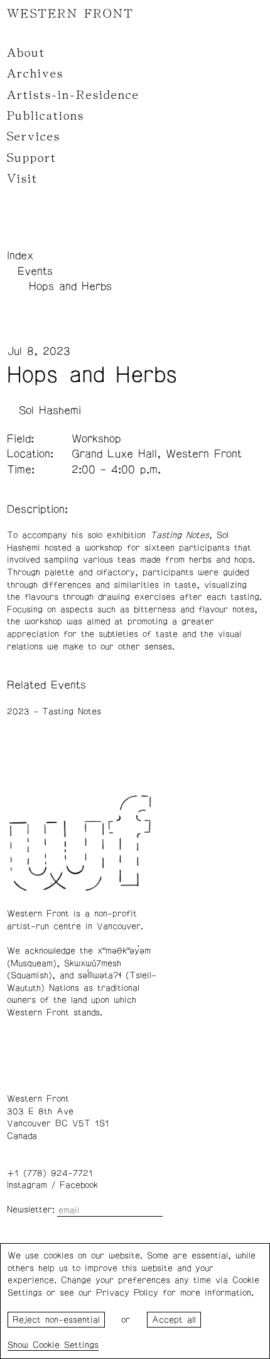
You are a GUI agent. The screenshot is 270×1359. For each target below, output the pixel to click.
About (26, 53)
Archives (35, 73)
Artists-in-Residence (73, 95)
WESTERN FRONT (70, 14)
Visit (22, 179)
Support (32, 158)
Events (35, 271)
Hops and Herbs (70, 286)
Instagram (27, 1185)
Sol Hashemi (50, 410)
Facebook (79, 1185)
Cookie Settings (66, 1345)
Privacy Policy (127, 1292)
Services (33, 136)
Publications (45, 116)
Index (20, 255)
